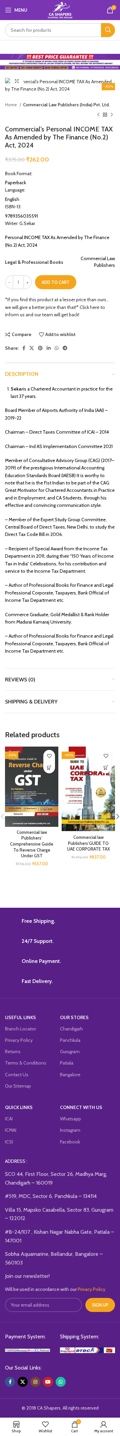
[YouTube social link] (48, 1382)
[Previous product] (98, 115)
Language (15, 190)
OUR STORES (74, 1017)
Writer (20, 223)
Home (11, 104)
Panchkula (70, 1040)
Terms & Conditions (25, 1063)
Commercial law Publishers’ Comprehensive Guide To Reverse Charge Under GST (31, 844)
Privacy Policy (19, 1040)
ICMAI (10, 1130)
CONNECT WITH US (81, 1107)
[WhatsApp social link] (57, 348)
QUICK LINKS (19, 1107)
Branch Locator (20, 1029)
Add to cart (56, 282)
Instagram (70, 1130)
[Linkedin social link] (49, 348)
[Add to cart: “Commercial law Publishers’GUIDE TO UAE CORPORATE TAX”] (106, 767)
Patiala (66, 1063)
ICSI (9, 1142)
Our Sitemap (18, 1086)
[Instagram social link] (35, 1382)
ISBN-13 (13, 207)
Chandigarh (71, 1029)
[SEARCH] (108, 30)
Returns (13, 1051)
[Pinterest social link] (40, 348)
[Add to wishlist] (49, 756)
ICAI (9, 1119)
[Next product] (111, 115)
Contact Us (16, 1075)
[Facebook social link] (23, 348)
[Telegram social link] (65, 348)
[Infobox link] (60, 923)
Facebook (70, 1142)
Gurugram (70, 1051)
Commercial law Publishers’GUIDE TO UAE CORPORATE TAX (88, 843)
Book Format (18, 174)
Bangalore (70, 1075)
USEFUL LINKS (20, 1017)
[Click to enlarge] (16, 81)
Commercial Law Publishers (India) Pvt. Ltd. (66, 104)
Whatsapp (70, 1119)
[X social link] (31, 348)
